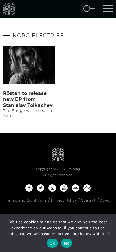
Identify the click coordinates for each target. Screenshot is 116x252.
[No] (109, 233)
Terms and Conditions (26, 200)
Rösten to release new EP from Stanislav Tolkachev (28, 99)
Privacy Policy (64, 200)
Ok (52, 243)
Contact (88, 200)
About (105, 200)
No (67, 243)
